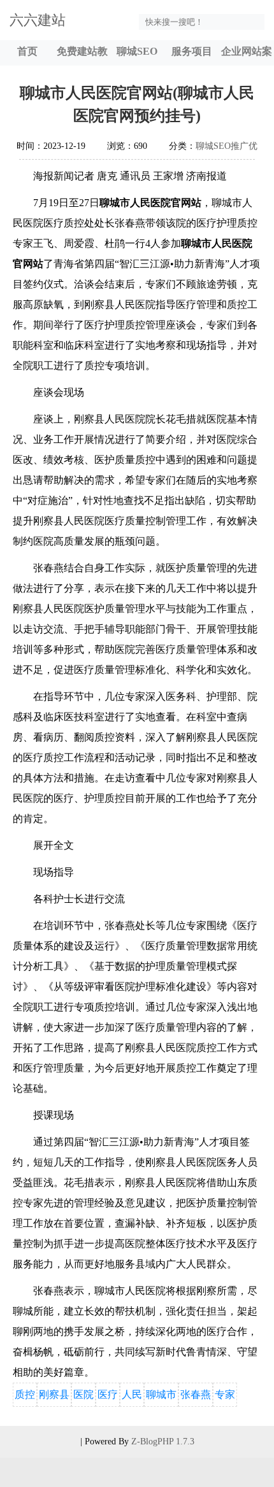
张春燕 (195, 1394)
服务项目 (191, 51)
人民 (132, 1394)
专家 (225, 1394)
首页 (27, 51)
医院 (83, 1394)
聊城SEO (137, 51)
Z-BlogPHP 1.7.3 (162, 1441)
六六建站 (38, 20)
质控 (25, 1394)
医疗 (107, 1394)
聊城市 (161, 1394)
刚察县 (54, 1394)
